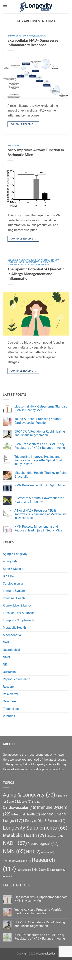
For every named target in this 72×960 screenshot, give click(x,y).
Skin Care (9, 701)
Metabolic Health (18, 264)
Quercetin (9, 672)
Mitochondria (12, 635)
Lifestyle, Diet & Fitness (18, 613)
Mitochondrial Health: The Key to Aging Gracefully (40, 474)
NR (5, 664)
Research (40, 35)
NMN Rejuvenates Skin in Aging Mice (39, 485)
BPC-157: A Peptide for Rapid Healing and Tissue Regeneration (39, 433)
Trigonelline (11, 709)
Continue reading (23, 124)
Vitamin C (9, 716)
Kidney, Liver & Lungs (17, 605)
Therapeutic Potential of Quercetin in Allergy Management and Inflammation (36, 274)
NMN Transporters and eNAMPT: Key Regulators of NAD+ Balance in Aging (39, 446)
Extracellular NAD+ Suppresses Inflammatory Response (32, 42)
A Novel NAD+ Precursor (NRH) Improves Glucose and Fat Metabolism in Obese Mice (40, 514)
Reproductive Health (16, 679)
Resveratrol (10, 694)
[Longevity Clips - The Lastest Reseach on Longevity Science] (36, 6)
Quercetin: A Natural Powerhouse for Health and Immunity (39, 499)
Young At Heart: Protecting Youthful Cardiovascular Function (38, 420)
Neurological (11, 650)
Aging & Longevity (18, 260)
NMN (6, 657)
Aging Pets (10, 561)
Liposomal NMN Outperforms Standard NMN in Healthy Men (41, 408)
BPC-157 (9, 576)
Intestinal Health (14, 598)
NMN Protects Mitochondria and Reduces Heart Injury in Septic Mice (38, 528)
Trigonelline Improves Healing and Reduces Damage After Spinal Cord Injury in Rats (38, 460)
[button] (5, 6)
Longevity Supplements (39, 262)
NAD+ (30, 35)
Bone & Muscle (13, 569)
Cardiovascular (13, 583)
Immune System (16, 35)
